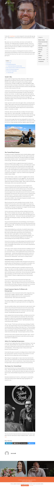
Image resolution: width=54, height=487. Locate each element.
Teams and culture (41, 59)
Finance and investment (42, 45)
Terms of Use (27, 479)
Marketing (40, 49)
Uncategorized (41, 61)
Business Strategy (41, 39)
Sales (39, 53)
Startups (39, 57)
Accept (23, 485)
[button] (48, 2)
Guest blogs (40, 47)
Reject (27, 485)
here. (6, 437)
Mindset (39, 51)
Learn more (31, 485)
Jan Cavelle (13, 453)
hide (10, 60)
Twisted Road (12, 36)
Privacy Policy (33, 479)
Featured (40, 43)
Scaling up (40, 55)
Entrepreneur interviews (27, 23)
